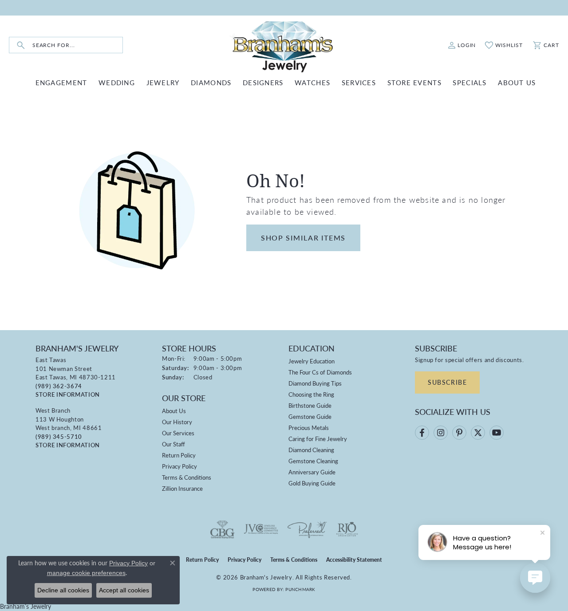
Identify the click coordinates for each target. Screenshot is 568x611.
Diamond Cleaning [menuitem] (311, 449)
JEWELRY (163, 82)
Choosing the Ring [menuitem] (311, 394)
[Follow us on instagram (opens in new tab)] (441, 433)
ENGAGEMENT (61, 82)
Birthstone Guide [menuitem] (309, 405)
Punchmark (300, 589)
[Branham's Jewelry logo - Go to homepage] (284, 45)
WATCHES (312, 82)
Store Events (414, 82)
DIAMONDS (211, 82)
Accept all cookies (124, 590)
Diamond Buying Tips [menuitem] (315, 383)
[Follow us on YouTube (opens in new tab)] (496, 433)
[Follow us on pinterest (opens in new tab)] (459, 433)
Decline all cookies (63, 590)
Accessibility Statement (354, 560)
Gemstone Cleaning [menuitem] (313, 461)
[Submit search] (21, 45)
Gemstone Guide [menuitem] (309, 416)
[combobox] (77, 45)
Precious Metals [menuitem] (308, 427)
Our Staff (173, 444)
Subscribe (447, 382)
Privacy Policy (179, 466)
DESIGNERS (263, 82)
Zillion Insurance (182, 488)
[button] (462, 45)
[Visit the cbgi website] (222, 529)
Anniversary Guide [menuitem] (311, 472)
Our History (177, 422)
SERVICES (359, 82)
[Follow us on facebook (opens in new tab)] (422, 433)
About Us (174, 410)
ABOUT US (517, 82)
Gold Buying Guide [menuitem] (311, 483)
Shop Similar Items (303, 238)
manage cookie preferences (86, 572)
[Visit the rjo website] (347, 529)
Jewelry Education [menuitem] (311, 361)
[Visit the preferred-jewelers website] (307, 529)
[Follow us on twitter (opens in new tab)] (478, 433)
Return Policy (179, 455)
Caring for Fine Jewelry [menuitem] (317, 438)
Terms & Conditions (186, 477)
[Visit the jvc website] (261, 529)
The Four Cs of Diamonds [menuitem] (320, 372)
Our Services (178, 433)
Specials (469, 82)
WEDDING (117, 82)
